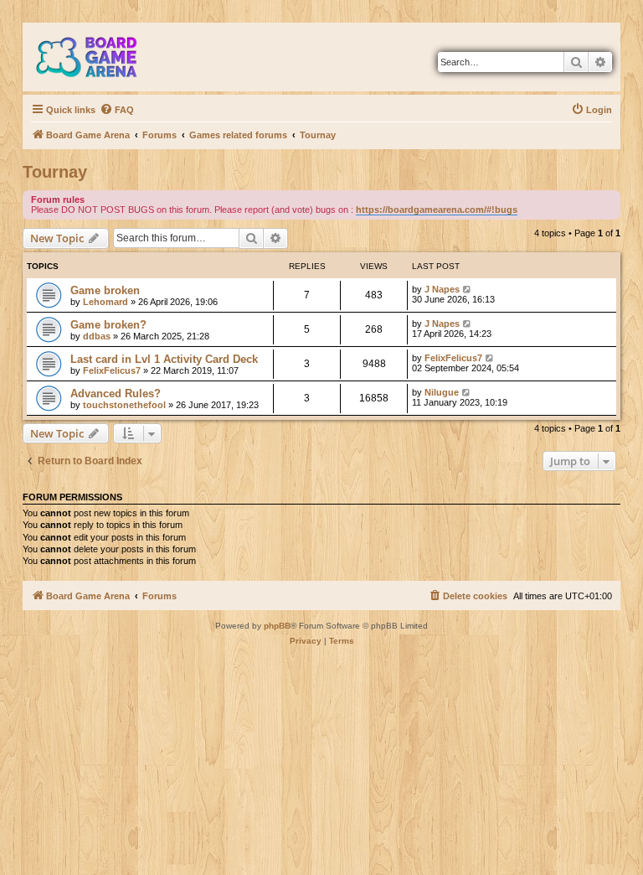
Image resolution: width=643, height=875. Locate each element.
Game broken (105, 290)
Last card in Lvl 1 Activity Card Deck (164, 359)
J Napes (442, 289)
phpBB (277, 625)
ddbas (97, 336)
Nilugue (441, 392)
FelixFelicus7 (112, 370)
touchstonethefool (124, 405)
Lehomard (105, 302)
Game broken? (108, 324)
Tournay (55, 172)
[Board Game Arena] (99, 57)
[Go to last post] (467, 289)
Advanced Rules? (115, 393)
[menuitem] (117, 110)
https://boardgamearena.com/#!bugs (436, 210)
